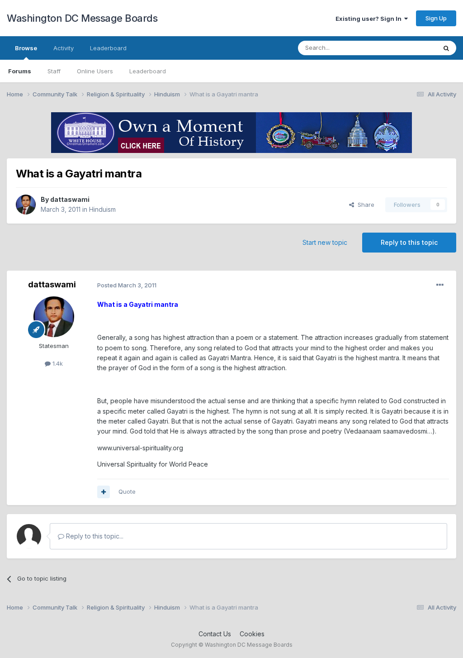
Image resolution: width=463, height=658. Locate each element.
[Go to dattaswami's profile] (26, 205)
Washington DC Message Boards (82, 18)
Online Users (95, 71)
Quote (127, 491)
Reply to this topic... (93, 536)
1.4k (57, 363)
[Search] (446, 48)
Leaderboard (147, 71)
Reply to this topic (409, 242)
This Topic (410, 47)
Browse (26, 48)
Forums (19, 71)
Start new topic (324, 242)
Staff (54, 71)
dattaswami (70, 199)
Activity (63, 48)
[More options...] (440, 285)
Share (364, 204)
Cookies (252, 634)
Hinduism (102, 209)
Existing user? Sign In (369, 18)
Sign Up (436, 18)
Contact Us (214, 634)
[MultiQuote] (103, 492)
